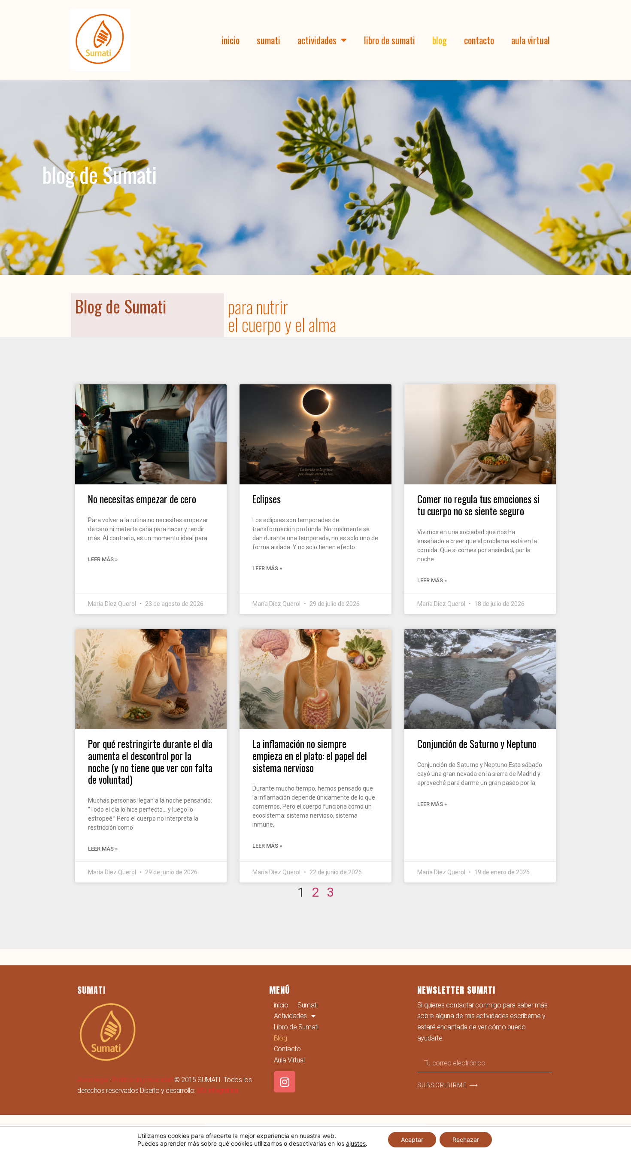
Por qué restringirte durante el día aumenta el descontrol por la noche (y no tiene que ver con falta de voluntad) (150, 761)
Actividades (317, 40)
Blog (439, 40)
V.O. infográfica (217, 1090)
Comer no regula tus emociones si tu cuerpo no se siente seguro (478, 504)
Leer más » (103, 559)
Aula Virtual (530, 40)
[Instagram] (284, 1081)
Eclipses (266, 498)
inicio (230, 40)
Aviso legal (92, 1080)
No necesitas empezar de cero (142, 498)
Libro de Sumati (389, 40)
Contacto (479, 40)
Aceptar (412, 1139)
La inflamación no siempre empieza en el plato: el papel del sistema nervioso (309, 755)
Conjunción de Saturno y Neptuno (477, 743)
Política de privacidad (142, 1080)
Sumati (268, 40)
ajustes (356, 1143)
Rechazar (465, 1139)
